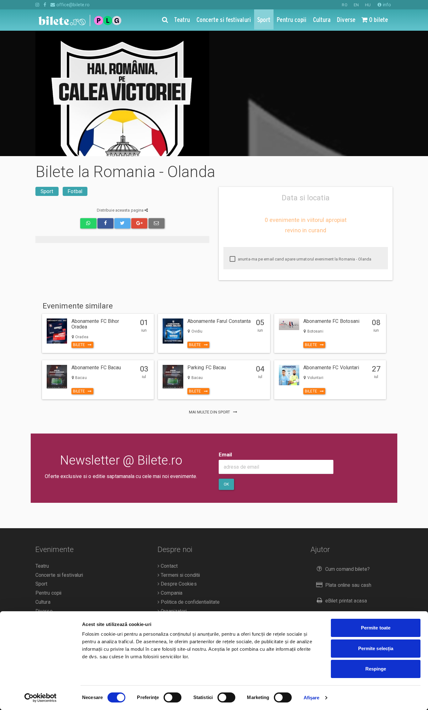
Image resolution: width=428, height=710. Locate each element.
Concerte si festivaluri (59, 575)
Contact (168, 566)
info (386, 4)
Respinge (375, 668)
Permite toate (375, 627)
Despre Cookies (178, 584)
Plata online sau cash (348, 585)
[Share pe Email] (156, 223)
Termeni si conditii (179, 575)
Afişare (312, 697)
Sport (47, 191)
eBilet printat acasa (346, 601)
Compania (170, 593)
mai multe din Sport (210, 412)
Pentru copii (48, 593)
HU (368, 5)
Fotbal (75, 191)
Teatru (42, 566)
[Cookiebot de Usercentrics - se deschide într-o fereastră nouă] (40, 697)
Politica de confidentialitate (189, 602)
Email (225, 454)
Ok (226, 484)
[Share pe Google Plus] (139, 223)
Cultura (42, 602)
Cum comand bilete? (347, 569)
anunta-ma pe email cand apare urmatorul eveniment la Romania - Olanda (304, 259)
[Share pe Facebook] (105, 223)
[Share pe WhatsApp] (88, 223)
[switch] (172, 697)
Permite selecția (376, 648)
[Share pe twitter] (122, 223)
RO (344, 5)
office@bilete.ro (72, 4)
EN (356, 5)
